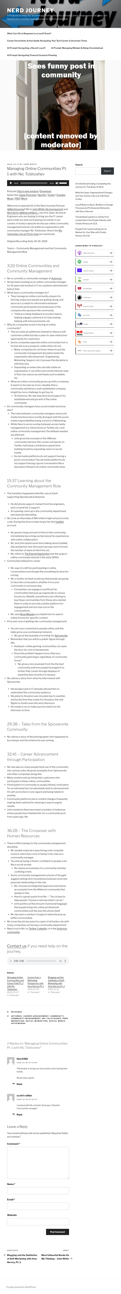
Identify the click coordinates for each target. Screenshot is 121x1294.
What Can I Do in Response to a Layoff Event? (29, 33)
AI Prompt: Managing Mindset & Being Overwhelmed (77, 48)
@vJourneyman (54, 209)
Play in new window (27, 191)
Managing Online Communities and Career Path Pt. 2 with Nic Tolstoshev (15, 983)
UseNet (60, 521)
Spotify (42, 195)
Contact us (16, 946)
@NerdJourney (16, 209)
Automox (56, 278)
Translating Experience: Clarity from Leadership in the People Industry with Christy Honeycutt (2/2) (93, 220)
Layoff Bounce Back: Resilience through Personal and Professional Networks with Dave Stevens (94, 208)
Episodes (16, 1012)
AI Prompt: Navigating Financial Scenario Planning (32, 55)
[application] (38, 183)
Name (11, 1184)
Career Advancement (36, 1016)
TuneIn (51, 195)
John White (30, 164)
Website (12, 1215)
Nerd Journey (30, 10)
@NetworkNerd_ (29, 212)
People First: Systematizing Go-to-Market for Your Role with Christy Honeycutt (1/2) (91, 232)
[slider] (63, 182)
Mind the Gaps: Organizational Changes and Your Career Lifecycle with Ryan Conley (93, 195)
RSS (17, 198)
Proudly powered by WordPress (21, 1287)
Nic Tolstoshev (51, 1018)
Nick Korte (13, 212)
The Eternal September (37, 553)
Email (11, 1199)
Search (78, 164)
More (24, 198)
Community (57, 1016)
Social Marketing (37, 1021)
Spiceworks (61, 635)
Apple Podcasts (27, 195)
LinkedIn (42, 928)
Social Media (57, 1021)
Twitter (32, 928)
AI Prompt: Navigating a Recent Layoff (26, 48)
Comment (13, 1143)
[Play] (10, 183)
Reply (19, 1084)
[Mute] (56, 183)
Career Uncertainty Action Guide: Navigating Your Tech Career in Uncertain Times (47, 40)
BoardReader (27, 614)
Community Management (26, 1018)
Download (45, 191)
